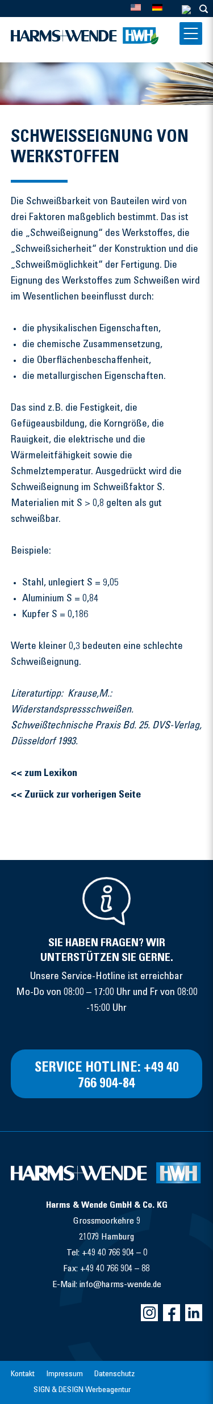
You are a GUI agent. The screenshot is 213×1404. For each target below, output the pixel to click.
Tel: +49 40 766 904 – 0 (106, 1253)
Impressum (64, 1374)
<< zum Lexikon (44, 774)
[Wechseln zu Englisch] (136, 7)
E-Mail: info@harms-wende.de (106, 1284)
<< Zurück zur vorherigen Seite (76, 795)
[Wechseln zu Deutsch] (157, 7)
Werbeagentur (108, 1390)
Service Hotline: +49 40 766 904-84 (107, 1076)
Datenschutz (114, 1374)
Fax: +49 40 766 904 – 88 (106, 1269)
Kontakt (23, 1374)
